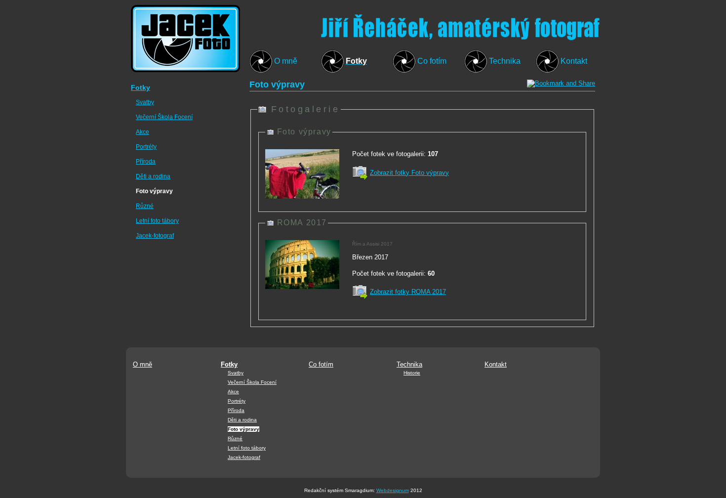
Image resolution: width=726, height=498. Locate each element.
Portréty (146, 146)
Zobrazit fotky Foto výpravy (409, 172)
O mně (285, 61)
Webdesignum (392, 490)
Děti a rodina (153, 176)
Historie (411, 372)
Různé (145, 206)
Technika (505, 61)
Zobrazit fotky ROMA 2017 (408, 291)
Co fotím (431, 61)
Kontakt (574, 61)
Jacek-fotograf (155, 235)
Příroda (146, 161)
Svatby (145, 102)
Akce (142, 131)
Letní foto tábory (157, 220)
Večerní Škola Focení (164, 117)
